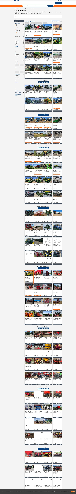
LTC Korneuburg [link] (38, 403)
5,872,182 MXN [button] (27, 35)
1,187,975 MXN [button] (36, 309)
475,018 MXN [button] (55, 49)
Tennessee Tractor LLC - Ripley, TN (48, 64)
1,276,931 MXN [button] (27, 128)
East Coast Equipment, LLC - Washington (48, 162)
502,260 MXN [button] (36, 49)
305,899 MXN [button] (27, 369)
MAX (20, 64)
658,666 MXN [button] (46, 462)
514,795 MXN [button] (55, 188)
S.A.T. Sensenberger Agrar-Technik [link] (57, 463)
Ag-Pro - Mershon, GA (57, 236)
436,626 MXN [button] (36, 402)
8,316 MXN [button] (45, 262)
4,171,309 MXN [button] (27, 109)
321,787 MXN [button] (36, 63)
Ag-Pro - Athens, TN (29, 64)
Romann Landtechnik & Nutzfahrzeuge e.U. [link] (49, 324)
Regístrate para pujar (37, 35)
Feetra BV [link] (38, 324)
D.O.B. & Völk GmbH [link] (29, 343)
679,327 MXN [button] (27, 63)
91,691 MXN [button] (55, 281)
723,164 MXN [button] (27, 221)
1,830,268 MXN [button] (46, 109)
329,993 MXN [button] (46, 369)
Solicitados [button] (26, 49)
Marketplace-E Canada (38, 176)
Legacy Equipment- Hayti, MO (47, 176)
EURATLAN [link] (48, 477)
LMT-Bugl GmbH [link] (29, 477)
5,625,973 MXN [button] (27, 235)
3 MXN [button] (26, 443)
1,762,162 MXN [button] (55, 402)
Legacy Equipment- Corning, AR (38, 203)
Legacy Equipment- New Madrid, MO (57, 97)
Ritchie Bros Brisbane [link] (29, 296)
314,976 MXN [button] (46, 35)
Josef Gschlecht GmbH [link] (38, 417)
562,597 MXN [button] (46, 202)
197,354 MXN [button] (36, 429)
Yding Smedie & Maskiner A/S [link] (47, 370)
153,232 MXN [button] (55, 235)
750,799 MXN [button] (27, 281)
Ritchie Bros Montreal (29, 143)
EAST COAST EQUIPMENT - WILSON (48, 78)
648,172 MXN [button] (55, 295)
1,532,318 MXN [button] (46, 63)
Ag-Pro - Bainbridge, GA (48, 50)
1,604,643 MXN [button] (55, 161)
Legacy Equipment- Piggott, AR (38, 250)
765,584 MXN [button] (27, 429)
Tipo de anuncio (17, 23)
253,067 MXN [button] (36, 369)
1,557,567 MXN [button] (27, 402)
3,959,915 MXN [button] (55, 355)
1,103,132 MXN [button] (36, 235)
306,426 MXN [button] (55, 221)
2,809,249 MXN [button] (36, 109)
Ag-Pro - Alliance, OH (57, 50)
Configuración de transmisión (17, 90)
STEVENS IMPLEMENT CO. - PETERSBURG (39, 97)
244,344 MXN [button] (55, 462)
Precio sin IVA (17, 63)
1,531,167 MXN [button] (46, 309)
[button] (19, 21)
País (15, 53)
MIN (15, 64)
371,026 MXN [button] (55, 429)
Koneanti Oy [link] (57, 417)
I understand (73, 491)
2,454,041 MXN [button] (36, 202)
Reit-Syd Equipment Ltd (29, 203)
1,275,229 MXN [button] (46, 188)
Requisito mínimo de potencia (18, 95)
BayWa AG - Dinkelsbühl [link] (29, 417)
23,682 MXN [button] (36, 355)
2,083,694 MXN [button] (36, 221)
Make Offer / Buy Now (56, 34)
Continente (16, 46)
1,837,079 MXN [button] (46, 49)
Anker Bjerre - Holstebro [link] (29, 324)
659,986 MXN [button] (36, 281)
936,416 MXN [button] (55, 63)
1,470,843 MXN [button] (27, 262)
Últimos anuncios (17, 74)
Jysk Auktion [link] (47, 296)
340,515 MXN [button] (55, 35)
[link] (29, 27)
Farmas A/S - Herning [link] (38, 463)
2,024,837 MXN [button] (46, 402)
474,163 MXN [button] (46, 429)
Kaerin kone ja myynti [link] (57, 477)
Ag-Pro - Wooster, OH (29, 176)
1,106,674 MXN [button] (55, 109)
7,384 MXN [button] (54, 262)
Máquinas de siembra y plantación (25, 8)
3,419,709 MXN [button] (27, 202)
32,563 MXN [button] (27, 355)
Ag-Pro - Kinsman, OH (38, 64)
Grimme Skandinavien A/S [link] (38, 310)
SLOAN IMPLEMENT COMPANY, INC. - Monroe (49, 250)
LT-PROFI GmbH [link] (38, 370)
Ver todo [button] (16, 44)
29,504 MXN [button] (46, 355)
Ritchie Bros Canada (38, 143)
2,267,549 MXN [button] (46, 235)
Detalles (16, 82)
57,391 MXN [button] (46, 281)
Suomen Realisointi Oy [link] (38, 384)
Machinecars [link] (57, 343)
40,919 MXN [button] (36, 462)
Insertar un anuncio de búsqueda (43, 82)
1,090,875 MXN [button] (55, 202)
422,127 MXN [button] (36, 262)
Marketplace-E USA (29, 50)
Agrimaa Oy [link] (29, 463)
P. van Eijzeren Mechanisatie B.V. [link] (48, 417)
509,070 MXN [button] (46, 161)
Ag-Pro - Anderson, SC (57, 129)
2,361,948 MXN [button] (27, 188)
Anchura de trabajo (18, 92)
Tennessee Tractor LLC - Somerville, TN (38, 50)
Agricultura (17, 8)
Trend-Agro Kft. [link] (57, 296)
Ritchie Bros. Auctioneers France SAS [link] (38, 296)
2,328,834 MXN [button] (46, 221)
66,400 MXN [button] (55, 128)
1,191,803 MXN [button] (36, 128)
